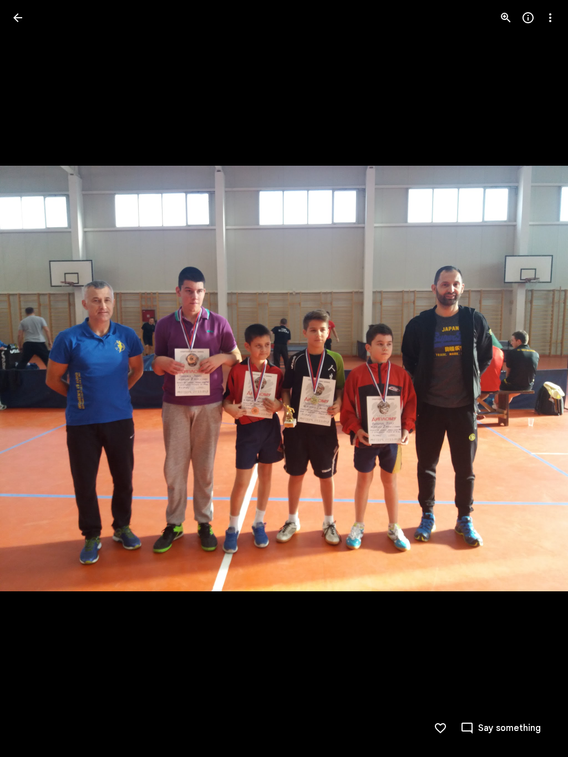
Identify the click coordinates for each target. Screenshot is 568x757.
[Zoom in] (506, 18)
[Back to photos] (17, 17)
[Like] (440, 728)
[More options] (550, 18)
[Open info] (528, 18)
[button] (31, 378)
